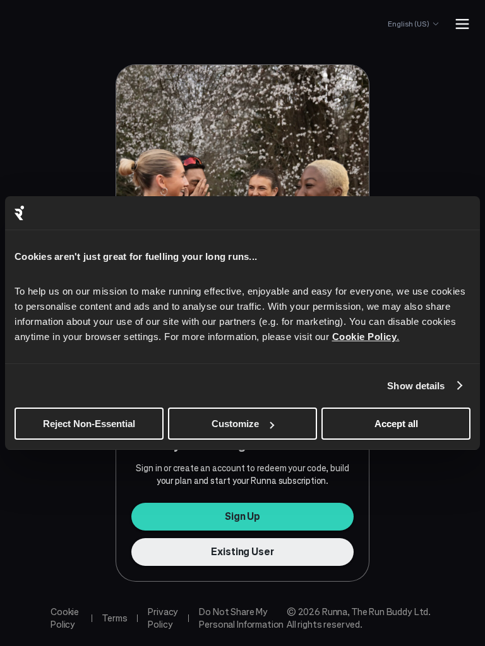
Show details (416, 385)
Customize (235, 423)
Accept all (396, 423)
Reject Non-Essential (89, 423)
